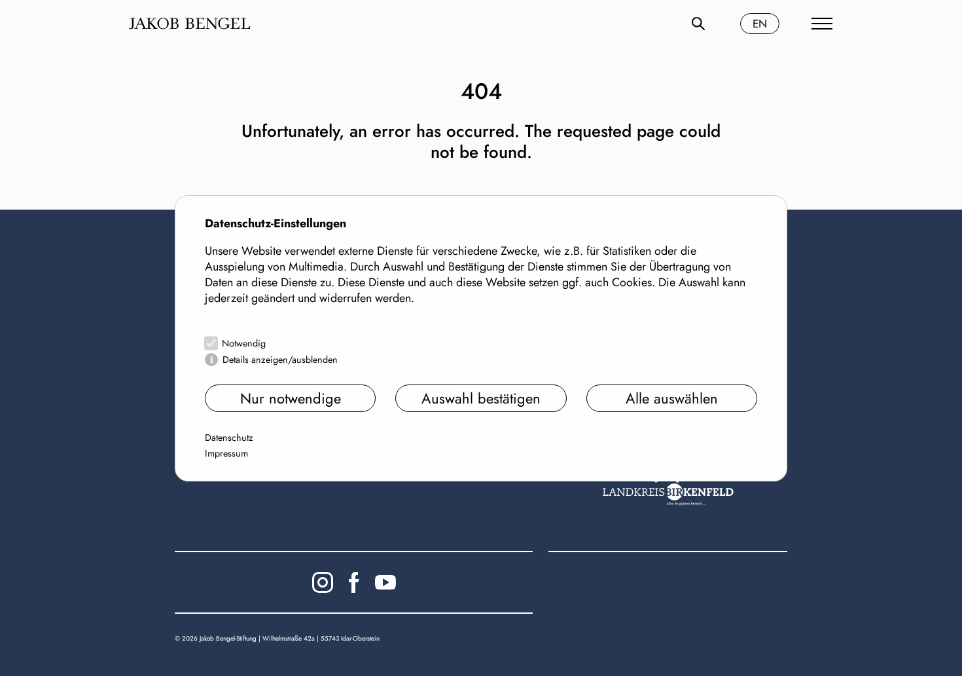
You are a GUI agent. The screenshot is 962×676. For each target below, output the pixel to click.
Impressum (226, 453)
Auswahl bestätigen (481, 398)
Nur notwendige (290, 398)
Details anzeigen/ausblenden (280, 359)
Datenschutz (229, 437)
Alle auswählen (672, 398)
